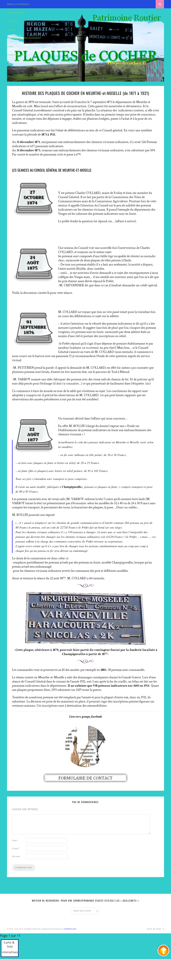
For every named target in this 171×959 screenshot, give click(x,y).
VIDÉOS (11, 29)
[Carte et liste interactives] (10, 948)
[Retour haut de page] (163, 951)
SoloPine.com (70, 929)
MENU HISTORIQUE (18, 4)
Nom (15, 840)
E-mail (16, 848)
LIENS (10, 46)
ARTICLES (12, 21)
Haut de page (154, 929)
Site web (16, 856)
